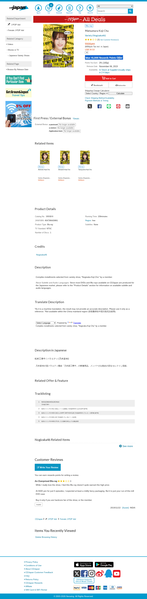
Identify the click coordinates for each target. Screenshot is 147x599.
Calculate (120, 93)
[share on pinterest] (118, 105)
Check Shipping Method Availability (99, 98)
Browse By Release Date (17, 69)
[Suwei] (125, 508)
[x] (77, 574)
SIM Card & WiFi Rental (36, 590)
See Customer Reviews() (109, 40)
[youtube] (116, 574)
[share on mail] (127, 105)
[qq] (108, 573)
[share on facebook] (99, 105)
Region (88, 221)
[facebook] (84, 573)
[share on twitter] (90, 105)
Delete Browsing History (46, 537)
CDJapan (39, 519)
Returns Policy (31, 579)
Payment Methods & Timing (96, 101)
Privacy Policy (31, 562)
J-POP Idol (52, 519)
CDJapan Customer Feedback (39, 572)
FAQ (27, 576)
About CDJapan (32, 569)
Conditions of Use (33, 565)
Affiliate (28, 586)
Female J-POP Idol (68, 519)
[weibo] (100, 573)
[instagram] (91, 573)
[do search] (130, 11)
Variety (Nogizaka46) (95, 35)
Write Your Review (48, 467)
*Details (76, 119)
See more (127, 446)
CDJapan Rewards (33, 583)
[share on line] (109, 105)
